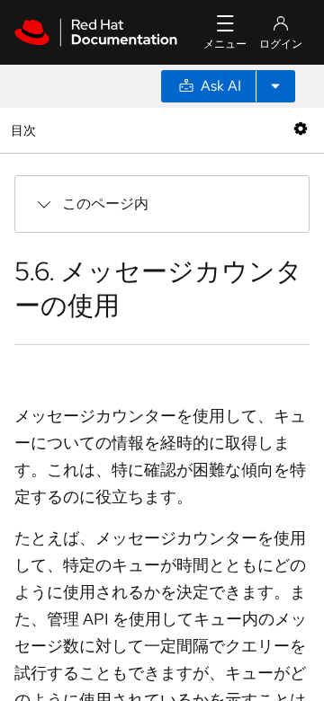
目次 (25, 129)
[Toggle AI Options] (275, 86)
